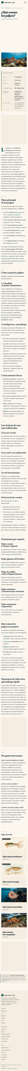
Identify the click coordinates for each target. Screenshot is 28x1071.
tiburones (4, 256)
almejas (23, 220)
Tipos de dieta (4, 1039)
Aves (2, 1013)
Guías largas (4, 1041)
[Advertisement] (14, 36)
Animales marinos (5, 1034)
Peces (2, 1020)
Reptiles (3, 1016)
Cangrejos (6, 636)
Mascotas (3, 1029)
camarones (10, 215)
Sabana (3, 1031)
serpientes (5, 315)
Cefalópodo (7, 8)
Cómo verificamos (5, 979)
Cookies (3, 1059)
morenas (21, 230)
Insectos (3, 1023)
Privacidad (4, 1057)
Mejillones (6, 647)
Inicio (2, 8)
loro (4, 398)
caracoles (7, 227)
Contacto (3, 1052)
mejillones (6, 222)
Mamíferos (4, 1011)
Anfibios (3, 1018)
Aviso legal (4, 1054)
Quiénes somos (5, 1047)
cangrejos (19, 212)
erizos (15, 243)
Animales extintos (5, 1036)
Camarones (7, 641)
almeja (9, 501)
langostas (17, 215)
